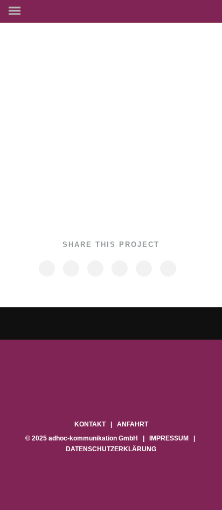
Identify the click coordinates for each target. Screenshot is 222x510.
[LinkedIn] (98, 395)
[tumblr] (143, 268)
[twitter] (71, 268)
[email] (167, 268)
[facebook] (46, 268)
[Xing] (124, 395)
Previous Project (54, 324)
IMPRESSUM (169, 438)
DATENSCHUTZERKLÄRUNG (111, 449)
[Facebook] (84, 395)
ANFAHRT (132, 424)
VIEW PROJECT (105, 182)
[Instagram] (111, 395)
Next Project (165, 323)
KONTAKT (90, 424)
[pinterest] (119, 268)
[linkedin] (95, 268)
